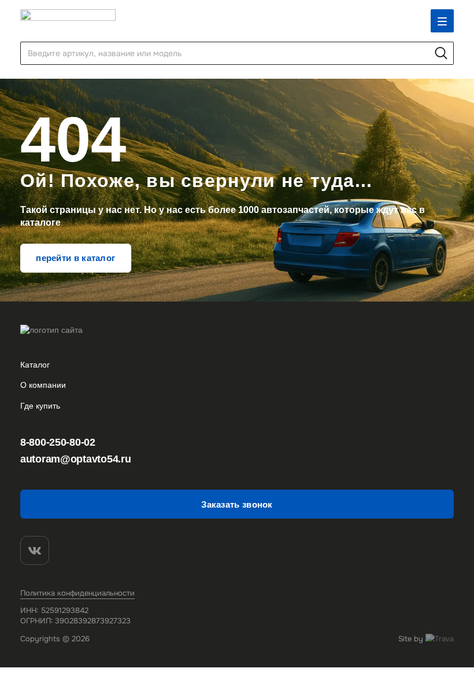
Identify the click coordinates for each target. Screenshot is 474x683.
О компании (43, 385)
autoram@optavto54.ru (75, 459)
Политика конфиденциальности (77, 593)
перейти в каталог (75, 258)
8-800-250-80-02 (57, 442)
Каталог (35, 364)
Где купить (40, 405)
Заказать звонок (237, 504)
